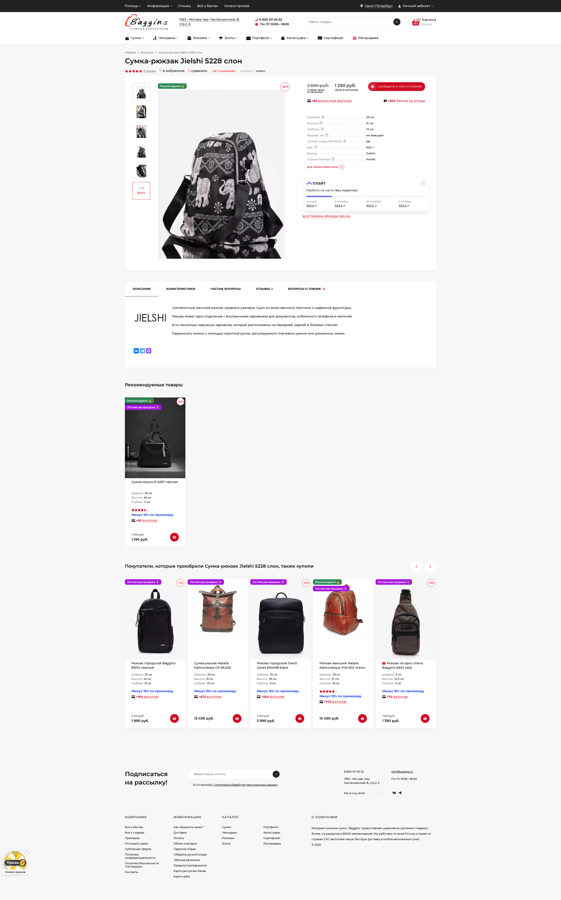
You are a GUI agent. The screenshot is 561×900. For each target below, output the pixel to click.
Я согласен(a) (235, 784)
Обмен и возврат (185, 843)
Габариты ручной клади (190, 854)
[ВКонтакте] (136, 350)
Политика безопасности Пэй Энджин (142, 865)
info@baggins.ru (402, 771)
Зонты (226, 843)
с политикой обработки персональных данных (245, 784)
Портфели (270, 827)
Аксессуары (271, 832)
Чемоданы (229, 832)
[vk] (394, 793)
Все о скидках (134, 832)
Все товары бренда (327, 216)
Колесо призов (236, 6)
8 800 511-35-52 (354, 771)
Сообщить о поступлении (400, 86)
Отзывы (184, 6)
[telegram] (399, 793)
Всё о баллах (207, 6)
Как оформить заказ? (188, 827)
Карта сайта (182, 876)
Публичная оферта (138, 849)
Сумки (226, 827)
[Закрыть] (27, 851)
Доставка (180, 832)
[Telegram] (142, 350)
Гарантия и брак (185, 849)
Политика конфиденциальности (140, 856)
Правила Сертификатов (190, 865)
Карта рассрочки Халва (190, 871)
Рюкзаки (147, 52)
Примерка (132, 838)
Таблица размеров (187, 860)
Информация (158, 6)
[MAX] (148, 350)
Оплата (179, 838)
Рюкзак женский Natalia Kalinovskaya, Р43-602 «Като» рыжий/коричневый (343, 667)
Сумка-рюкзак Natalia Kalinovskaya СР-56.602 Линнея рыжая (212, 667)
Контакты (131, 872)
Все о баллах (134, 827)
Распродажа (272, 843)
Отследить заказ (136, 843)
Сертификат (271, 838)
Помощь (131, 6)
